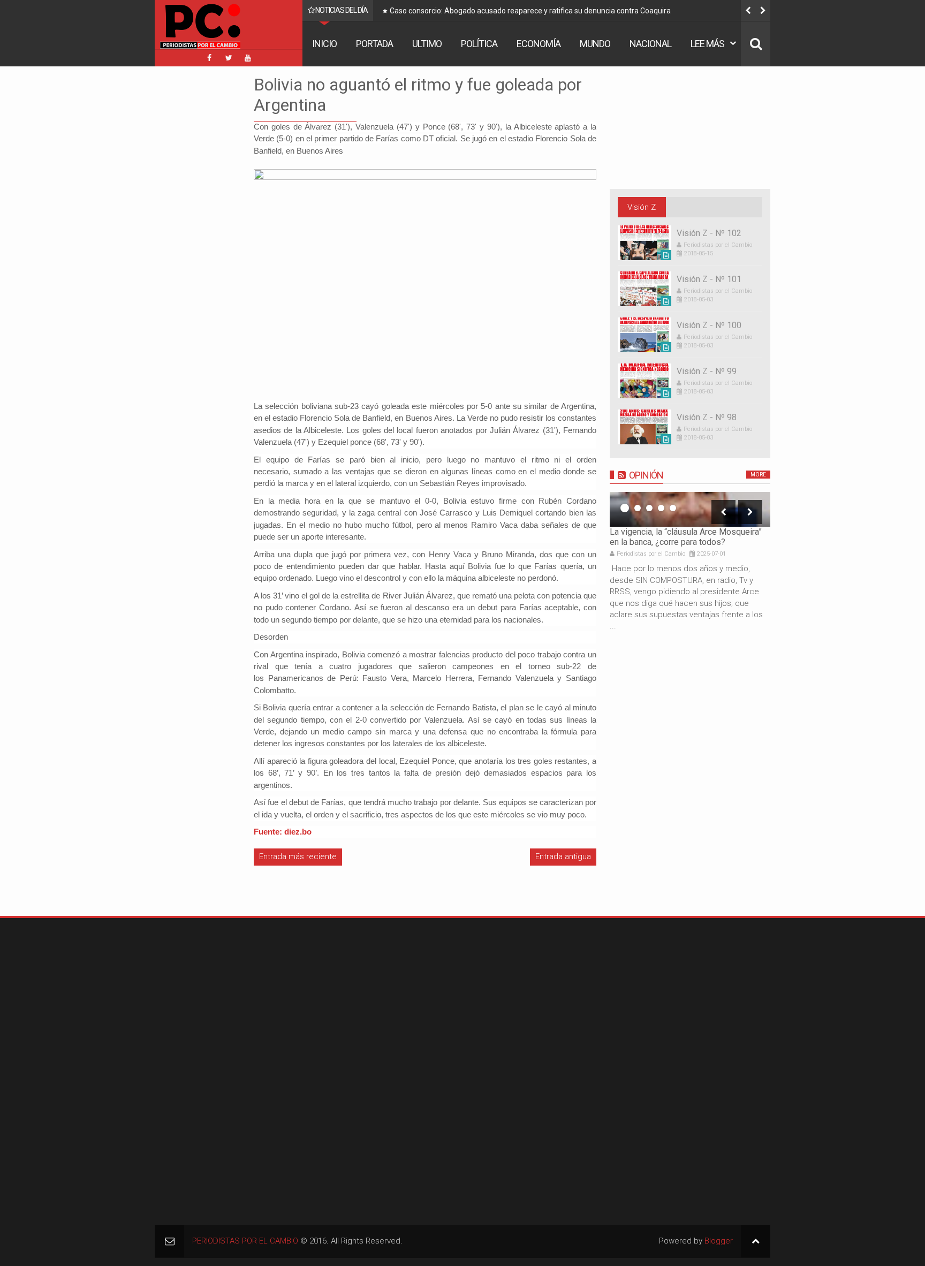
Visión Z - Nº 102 (709, 233)
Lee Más (707, 43)
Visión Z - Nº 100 (709, 325)
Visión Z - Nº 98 (707, 417)
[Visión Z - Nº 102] (644, 242)
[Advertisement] (187, 235)
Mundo (595, 43)
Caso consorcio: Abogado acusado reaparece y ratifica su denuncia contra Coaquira (530, 10)
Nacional (650, 43)
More (758, 474)
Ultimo (427, 43)
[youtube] (247, 57)
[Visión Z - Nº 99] (644, 380)
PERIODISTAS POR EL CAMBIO (245, 1241)
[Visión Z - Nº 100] (644, 334)
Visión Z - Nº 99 (707, 371)
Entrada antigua (563, 856)
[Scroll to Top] (755, 1241)
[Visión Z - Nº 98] (644, 427)
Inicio (324, 43)
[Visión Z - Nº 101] (644, 288)
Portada (374, 43)
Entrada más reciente (298, 856)
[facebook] (209, 57)
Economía (538, 43)
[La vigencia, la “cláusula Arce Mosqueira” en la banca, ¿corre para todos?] (690, 509)
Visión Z (641, 207)
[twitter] (228, 57)
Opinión (646, 475)
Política (479, 43)
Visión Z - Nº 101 (709, 279)
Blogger (718, 1241)
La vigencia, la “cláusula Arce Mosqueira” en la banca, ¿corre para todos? (686, 537)
